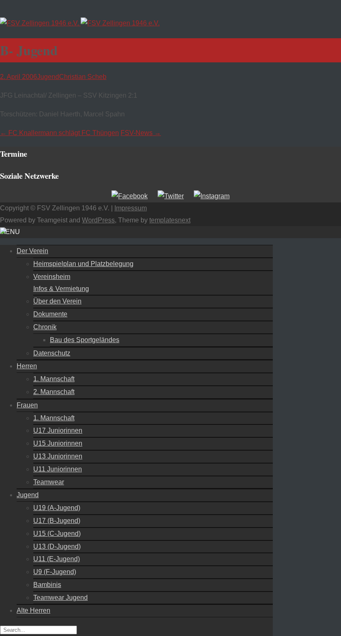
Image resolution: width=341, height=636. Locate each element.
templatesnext (169, 220)
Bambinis (47, 584)
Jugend (48, 76)
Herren (27, 366)
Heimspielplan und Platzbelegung (83, 263)
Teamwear (48, 482)
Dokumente (50, 314)
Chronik (45, 326)
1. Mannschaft (53, 378)
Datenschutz (51, 353)
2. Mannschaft (53, 391)
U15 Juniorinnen (57, 443)
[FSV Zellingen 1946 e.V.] (80, 23)
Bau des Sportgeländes (84, 339)
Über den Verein (57, 301)
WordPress (98, 220)
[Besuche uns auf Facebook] (129, 196)
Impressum (130, 208)
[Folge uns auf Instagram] (212, 196)
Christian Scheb (82, 76)
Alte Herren (33, 610)
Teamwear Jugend (60, 597)
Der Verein (32, 250)
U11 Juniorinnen (57, 469)
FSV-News (141, 132)
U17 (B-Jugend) (56, 520)
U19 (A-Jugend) (56, 507)
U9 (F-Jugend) (54, 571)
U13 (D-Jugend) (57, 546)
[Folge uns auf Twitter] (171, 196)
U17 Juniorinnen (57, 430)
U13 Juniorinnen (57, 456)
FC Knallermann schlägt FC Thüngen (59, 132)
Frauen (27, 405)
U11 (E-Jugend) (56, 558)
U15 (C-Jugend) (57, 533)
